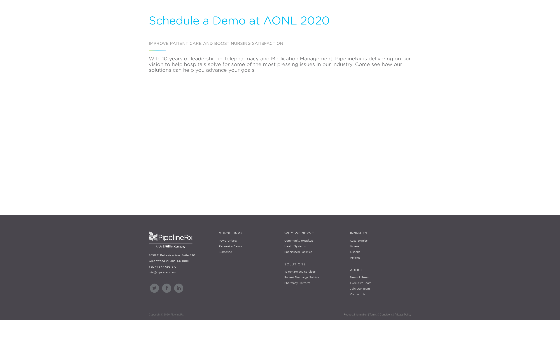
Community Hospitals (298, 240)
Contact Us (357, 294)
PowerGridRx (228, 240)
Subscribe (225, 252)
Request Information (355, 314)
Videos (354, 246)
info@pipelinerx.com (163, 272)
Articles (355, 257)
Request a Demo (230, 246)
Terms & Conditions (381, 314)
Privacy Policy (403, 314)
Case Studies (359, 240)
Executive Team (360, 283)
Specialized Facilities (298, 252)
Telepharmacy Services (299, 271)
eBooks (355, 252)
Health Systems (295, 246)
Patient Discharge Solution (302, 277)
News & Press (359, 277)
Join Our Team (360, 288)
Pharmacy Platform (297, 283)
